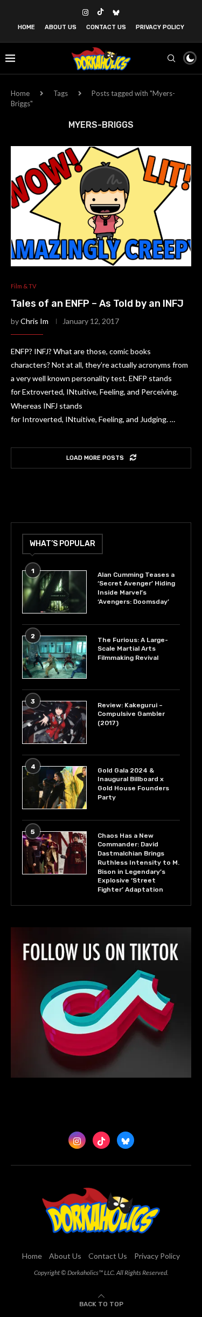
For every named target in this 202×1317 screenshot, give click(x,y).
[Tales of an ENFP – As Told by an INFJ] (101, 206)
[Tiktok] (100, 12)
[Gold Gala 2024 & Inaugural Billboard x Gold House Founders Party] (54, 787)
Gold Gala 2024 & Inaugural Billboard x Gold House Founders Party (133, 784)
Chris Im (34, 321)
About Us (60, 27)
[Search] (171, 58)
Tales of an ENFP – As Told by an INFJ (97, 303)
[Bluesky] (116, 12)
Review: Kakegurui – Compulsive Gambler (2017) (131, 714)
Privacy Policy (160, 27)
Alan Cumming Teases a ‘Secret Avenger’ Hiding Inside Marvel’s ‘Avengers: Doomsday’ (136, 588)
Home (26, 27)
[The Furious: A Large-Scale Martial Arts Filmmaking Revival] (54, 657)
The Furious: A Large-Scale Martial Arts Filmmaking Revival (132, 649)
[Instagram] (85, 12)
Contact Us (106, 27)
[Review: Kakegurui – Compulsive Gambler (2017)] (54, 722)
